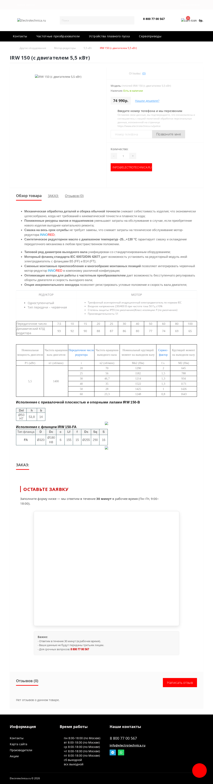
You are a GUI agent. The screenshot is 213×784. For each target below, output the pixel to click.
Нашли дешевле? (147, 101)
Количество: (119, 149)
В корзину (131, 179)
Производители (21, 750)
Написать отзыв (180, 682)
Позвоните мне (168, 134)
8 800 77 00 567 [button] (123, 738)
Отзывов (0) (74, 196)
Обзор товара (29, 195)
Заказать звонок (153, 22)
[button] (25, 5)
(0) (144, 73)
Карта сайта (18, 744)
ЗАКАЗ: (53, 196)
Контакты (17, 738)
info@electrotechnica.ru (132, 167)
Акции (14, 756)
